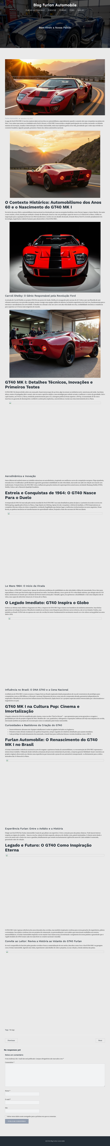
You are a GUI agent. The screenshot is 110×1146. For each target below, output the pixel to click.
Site (6, 1108)
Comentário (9, 1062)
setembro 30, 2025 (26, 118)
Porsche (52, 10)
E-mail (8, 1099)
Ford (72, 10)
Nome (7, 1091)
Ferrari (62, 10)
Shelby (81, 10)
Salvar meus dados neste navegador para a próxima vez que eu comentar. (31, 1116)
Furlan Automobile (35, 10)
